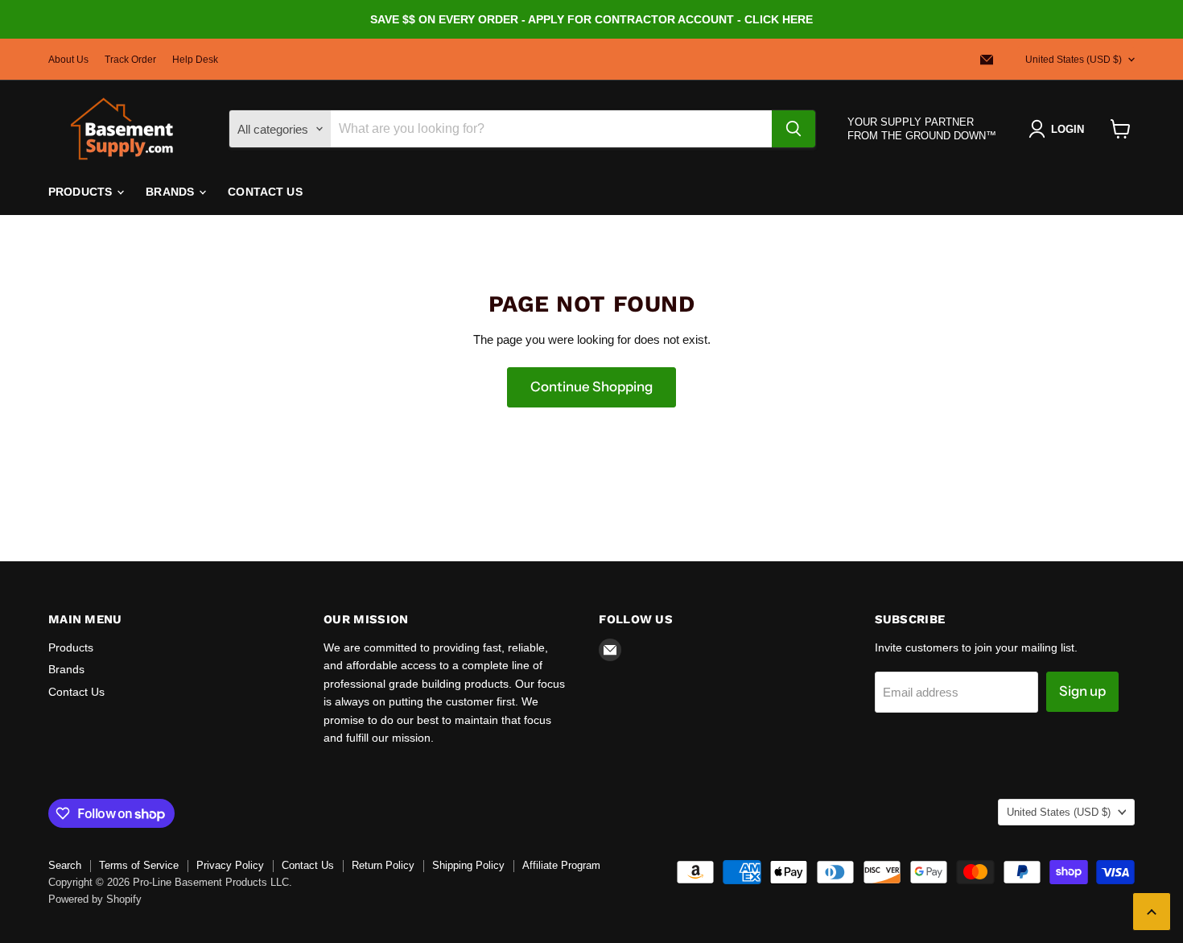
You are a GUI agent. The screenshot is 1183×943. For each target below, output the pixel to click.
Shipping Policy (468, 865)
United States (1073, 59)
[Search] (793, 128)
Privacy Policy (230, 865)
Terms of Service (139, 865)
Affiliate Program (561, 865)
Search (64, 865)
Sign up (1082, 691)
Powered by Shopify (95, 899)
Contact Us (265, 191)
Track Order (130, 59)
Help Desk (195, 59)
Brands (171, 191)
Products (81, 191)
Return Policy (383, 865)
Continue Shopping (591, 386)
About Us (68, 59)
